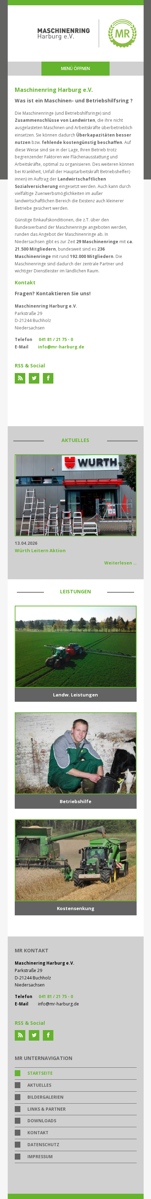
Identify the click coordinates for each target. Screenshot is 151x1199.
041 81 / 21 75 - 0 (56, 339)
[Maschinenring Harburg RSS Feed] (20, 378)
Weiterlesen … (120, 563)
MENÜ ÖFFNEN (75, 68)
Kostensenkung (75, 908)
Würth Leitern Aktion (40, 550)
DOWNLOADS (41, 1121)
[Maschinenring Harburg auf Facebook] (48, 378)
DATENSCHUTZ (43, 1145)
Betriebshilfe (75, 801)
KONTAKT (37, 1133)
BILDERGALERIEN (45, 1097)
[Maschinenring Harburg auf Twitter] (34, 378)
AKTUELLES (39, 1085)
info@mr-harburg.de (61, 347)
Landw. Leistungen (75, 695)
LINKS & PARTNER (46, 1109)
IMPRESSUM (40, 1157)
